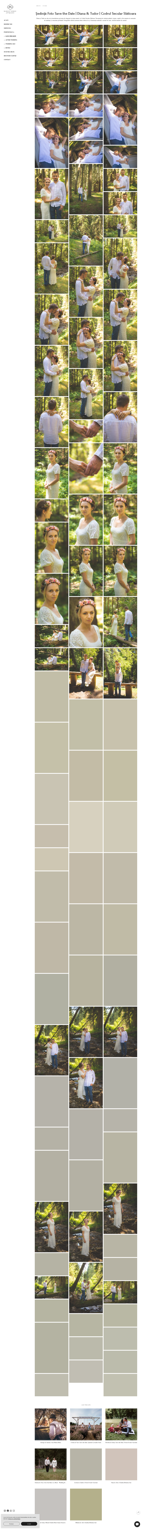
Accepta (29, 1524)
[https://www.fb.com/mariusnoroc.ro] (8, 1510)
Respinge (11, 1524)
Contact (7, 60)
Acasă (6, 20)
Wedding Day (10, 44)
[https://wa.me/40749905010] (11, 1510)
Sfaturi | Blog (9, 52)
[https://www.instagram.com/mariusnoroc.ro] (5, 1510)
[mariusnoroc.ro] (10, 8)
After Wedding (11, 40)
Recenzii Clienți (10, 56)
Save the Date (11, 36)
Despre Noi (8, 24)
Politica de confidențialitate (14, 1519)
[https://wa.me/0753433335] (14, 1510)
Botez (8, 48)
